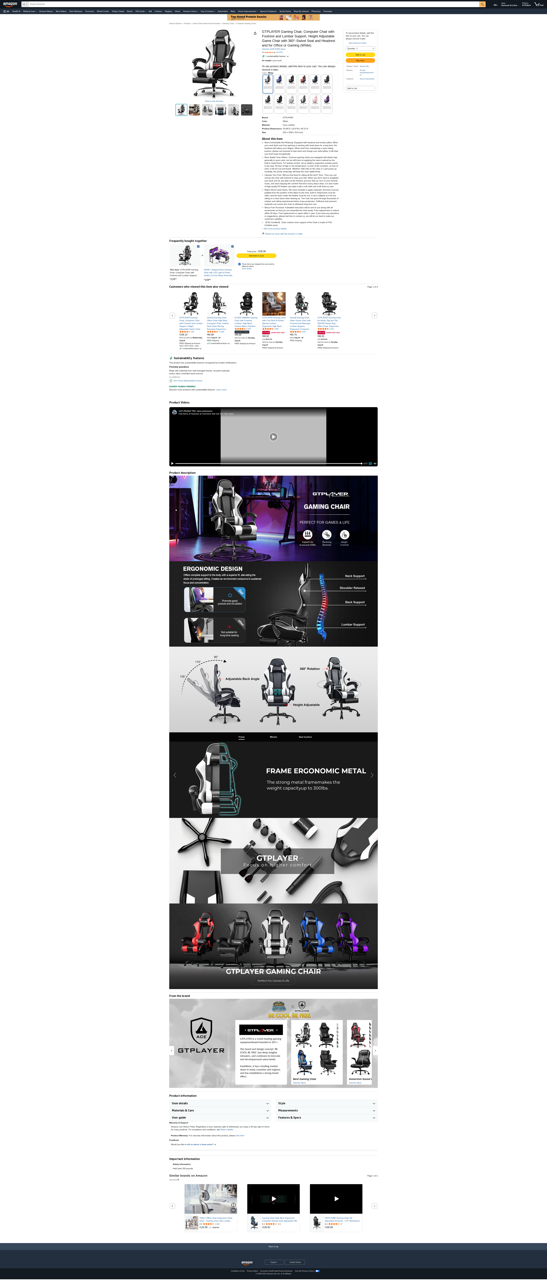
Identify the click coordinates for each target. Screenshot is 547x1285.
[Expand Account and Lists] (518, 5)
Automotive (223, 11)
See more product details (275, 228)
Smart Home (285, 11)
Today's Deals (118, 11)
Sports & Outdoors (268, 11)
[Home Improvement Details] (257, 11)
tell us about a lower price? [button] (200, 1144)
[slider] (268, 463)
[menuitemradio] (370, 463)
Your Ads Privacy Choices (305, 1271)
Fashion (158, 11)
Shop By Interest (301, 11)
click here (240, 1135)
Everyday (327, 11)
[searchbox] (254, 4)
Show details (247, 269)
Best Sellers (61, 11)
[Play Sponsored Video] (273, 1199)
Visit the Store (299, 1083)
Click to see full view (214, 101)
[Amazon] (10, 4)
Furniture (187, 24)
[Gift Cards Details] (145, 11)
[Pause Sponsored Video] (233, 1205)
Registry (168, 11)
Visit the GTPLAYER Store (273, 49)
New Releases (75, 11)
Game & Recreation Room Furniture (207, 24)
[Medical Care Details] (36, 11)
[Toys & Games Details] (215, 11)
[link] (219, 255)
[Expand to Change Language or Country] (497, 5)
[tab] (241, 737)
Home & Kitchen (175, 24)
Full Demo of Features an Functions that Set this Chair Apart (206, 413)
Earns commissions (204, 411)
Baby (233, 11)
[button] (6, 11)
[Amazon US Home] (247, 1263)
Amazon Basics (46, 11)
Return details (227, 1129)
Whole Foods (103, 11)
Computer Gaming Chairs (246, 24)
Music (177, 11)
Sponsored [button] (173, 1180)
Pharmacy (316, 11)
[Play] (171, 463)
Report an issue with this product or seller (284, 234)
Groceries (89, 11)
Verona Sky (364, 66)
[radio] (181, 110)
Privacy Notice (252, 1271)
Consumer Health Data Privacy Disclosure (276, 1271)
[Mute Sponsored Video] (233, 1210)
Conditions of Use (238, 1271)
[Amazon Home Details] (197, 11)
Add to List (352, 88)
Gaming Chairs (228, 24)
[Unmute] (375, 463)
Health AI (16, 11)
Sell (150, 11)
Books (130, 11)
